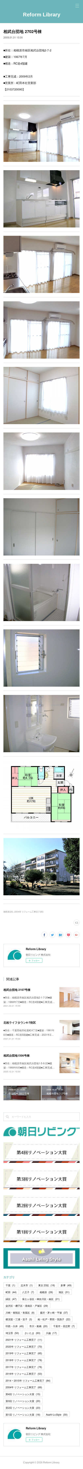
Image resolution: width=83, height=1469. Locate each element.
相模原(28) (8, 911)
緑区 (11, 1299)
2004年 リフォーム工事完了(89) (29, 911)
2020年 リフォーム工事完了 (24, 1346)
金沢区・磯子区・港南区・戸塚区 (27, 1305)
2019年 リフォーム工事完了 (24, 1353)
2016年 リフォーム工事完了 (24, 1373)
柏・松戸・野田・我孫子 (54, 1319)
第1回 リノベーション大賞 (23, 1414)
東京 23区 (46, 1285)
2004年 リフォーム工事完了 (24, 1387)
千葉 (10, 1285)
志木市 (27, 1285)
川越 (51, 1333)
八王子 (28, 1292)
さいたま (32, 1333)
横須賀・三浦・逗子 (19, 1319)
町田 (11, 1292)
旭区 (64, 1292)
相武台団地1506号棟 (16, 1055)
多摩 (66, 1285)
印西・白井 (15, 1326)
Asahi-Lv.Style (56, 1414)
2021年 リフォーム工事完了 (24, 1339)
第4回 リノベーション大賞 (23, 1394)
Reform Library (41, 15)
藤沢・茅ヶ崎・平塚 (54, 1312)
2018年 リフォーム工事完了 (24, 1360)
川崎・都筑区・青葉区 (20, 1312)
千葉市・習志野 (64, 1326)
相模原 (46, 1292)
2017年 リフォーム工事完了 (24, 1367)
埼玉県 (12, 1333)
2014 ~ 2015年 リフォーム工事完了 (28, 1380)
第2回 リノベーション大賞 (23, 1407)
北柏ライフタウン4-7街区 (19, 1022)
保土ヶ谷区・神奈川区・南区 (41, 1299)
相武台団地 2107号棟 (16, 990)
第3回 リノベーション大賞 (23, 1401)
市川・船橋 (38, 1326)
